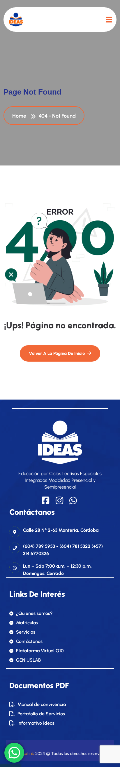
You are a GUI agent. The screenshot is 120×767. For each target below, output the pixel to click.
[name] (16, 19)
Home (20, 115)
